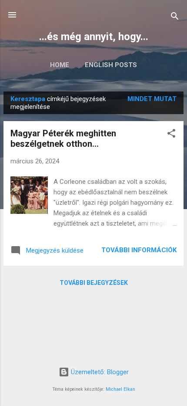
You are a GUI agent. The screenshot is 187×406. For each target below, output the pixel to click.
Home (59, 65)
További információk (139, 250)
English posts (111, 65)
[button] (171, 135)
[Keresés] (175, 17)
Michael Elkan (120, 389)
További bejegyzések (94, 282)
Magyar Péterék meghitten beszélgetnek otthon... (63, 138)
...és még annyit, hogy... (93, 36)
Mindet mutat (152, 99)
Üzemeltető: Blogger (99, 372)
